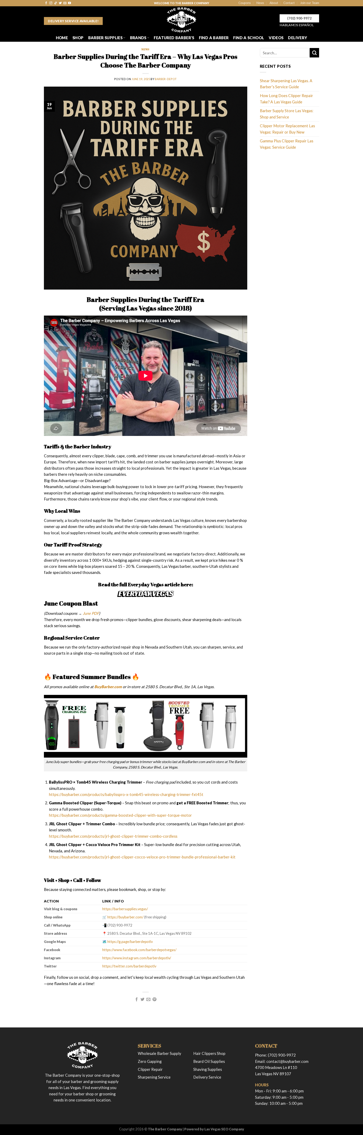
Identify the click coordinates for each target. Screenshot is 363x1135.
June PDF (91, 613)
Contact (289, 3)
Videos (276, 37)
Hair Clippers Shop (209, 1053)
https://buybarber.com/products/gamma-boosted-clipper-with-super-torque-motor (120, 815)
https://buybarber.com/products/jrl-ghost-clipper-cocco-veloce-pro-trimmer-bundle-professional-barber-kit (142, 857)
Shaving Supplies (207, 1069)
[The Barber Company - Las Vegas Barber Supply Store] (181, 20)
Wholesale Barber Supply (159, 1053)
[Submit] (314, 52)
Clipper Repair (150, 1069)
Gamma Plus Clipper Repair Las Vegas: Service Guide (286, 144)
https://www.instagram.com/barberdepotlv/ (136, 958)
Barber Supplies (105, 37)
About (274, 3)
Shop (77, 37)
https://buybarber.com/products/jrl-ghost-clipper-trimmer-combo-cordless (113, 836)
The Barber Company (165, 1129)
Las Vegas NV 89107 (273, 1073)
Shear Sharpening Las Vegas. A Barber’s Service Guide (286, 83)
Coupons (244, 3)
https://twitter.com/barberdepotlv (129, 966)
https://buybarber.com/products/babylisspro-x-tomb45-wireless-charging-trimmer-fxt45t (126, 794)
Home (62, 37)
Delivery (297, 37)
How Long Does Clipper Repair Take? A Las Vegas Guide (286, 98)
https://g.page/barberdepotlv (130, 942)
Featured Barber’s (174, 37)
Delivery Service (207, 1077)
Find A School (248, 37)
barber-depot (166, 79)
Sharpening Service (154, 1077)
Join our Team (309, 3)
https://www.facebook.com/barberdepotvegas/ (139, 950)
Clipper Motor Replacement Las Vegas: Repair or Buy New (287, 129)
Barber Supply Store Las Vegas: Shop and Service (286, 113)
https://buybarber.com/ (125, 917)
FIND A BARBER (214, 37)
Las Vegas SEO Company (224, 1129)
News (260, 3)
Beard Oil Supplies (209, 1061)
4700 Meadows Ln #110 (276, 1067)
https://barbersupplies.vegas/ (125, 909)
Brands (138, 37)
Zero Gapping (150, 1061)
